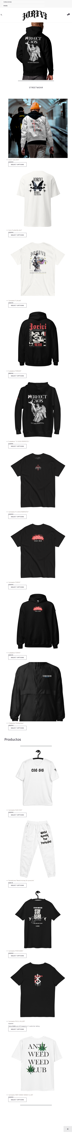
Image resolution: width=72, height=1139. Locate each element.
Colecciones (8, 2)
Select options (17, 164)
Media (5, 5)
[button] (2, 51)
